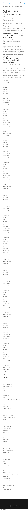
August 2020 (6, 237)
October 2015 (6, 365)
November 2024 (6, 129)
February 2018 (6, 303)
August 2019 (6, 263)
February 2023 (6, 175)
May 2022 (5, 195)
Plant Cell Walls (6, 448)
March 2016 (5, 354)
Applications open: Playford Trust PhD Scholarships (11, 60)
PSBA (4, 457)
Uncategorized (6, 478)
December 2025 (6, 100)
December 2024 (6, 127)
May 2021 (5, 221)
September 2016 (7, 341)
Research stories (7, 459)
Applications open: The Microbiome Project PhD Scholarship (13, 35)
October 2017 (6, 312)
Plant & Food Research (8, 446)
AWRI (4, 404)
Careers (5, 410)
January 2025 (6, 124)
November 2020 (6, 230)
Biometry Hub (6, 406)
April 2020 (5, 246)
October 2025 (6, 104)
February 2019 (6, 277)
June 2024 (5, 140)
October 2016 (6, 338)
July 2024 (5, 138)
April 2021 (5, 224)
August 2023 (6, 162)
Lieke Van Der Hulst (9, 19)
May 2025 (5, 115)
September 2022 (7, 186)
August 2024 (6, 135)
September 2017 (7, 314)
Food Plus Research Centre (9, 417)
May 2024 (5, 142)
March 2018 (5, 301)
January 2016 (6, 358)
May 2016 (5, 349)
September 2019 (7, 261)
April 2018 (5, 299)
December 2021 (6, 206)
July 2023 (5, 164)
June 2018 (5, 294)
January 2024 (6, 151)
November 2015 (6, 363)
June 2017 (5, 321)
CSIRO (4, 413)
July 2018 (5, 292)
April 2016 (5, 352)
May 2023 (5, 168)
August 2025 (6, 109)
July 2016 (5, 345)
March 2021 (5, 226)
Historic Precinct (7, 426)
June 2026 (5, 87)
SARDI (4, 463)
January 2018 (6, 305)
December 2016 (6, 334)
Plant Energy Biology (8, 450)
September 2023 (7, 160)
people (4, 444)
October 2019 (6, 259)
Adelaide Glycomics (7, 384)
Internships (5, 430)
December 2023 (6, 153)
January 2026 (6, 98)
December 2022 (6, 180)
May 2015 (5, 374)
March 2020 (5, 248)
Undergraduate (6, 480)
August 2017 (6, 316)
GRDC (4, 424)
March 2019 (5, 274)
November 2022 (6, 182)
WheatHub (5, 483)
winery (4, 487)
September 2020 (7, 235)
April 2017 (5, 325)
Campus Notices (7, 20)
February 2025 (6, 122)
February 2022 (6, 202)
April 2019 (5, 272)
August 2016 (6, 343)
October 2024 (6, 131)
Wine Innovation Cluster (8, 485)
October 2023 (6, 157)
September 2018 (7, 288)
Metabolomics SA (7, 432)
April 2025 (5, 118)
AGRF (4, 388)
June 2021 (5, 219)
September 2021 (7, 213)
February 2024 (6, 149)
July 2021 (5, 217)
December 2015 (6, 360)
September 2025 (7, 107)
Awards (4, 402)
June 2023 (5, 166)
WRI (4, 494)
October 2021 (6, 210)
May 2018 (5, 296)
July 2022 (5, 191)
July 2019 (5, 266)
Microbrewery (6, 435)
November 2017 (6, 310)
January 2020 (6, 252)
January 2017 (6, 332)
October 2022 (6, 184)
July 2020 (5, 239)
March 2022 (5, 199)
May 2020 (5, 244)
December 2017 (6, 307)
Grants (12, 20)
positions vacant (7, 455)
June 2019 (5, 268)
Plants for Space (7, 452)
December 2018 (6, 281)
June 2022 (5, 193)
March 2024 (5, 146)
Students (5, 43)
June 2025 (5, 113)
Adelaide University (7, 41)
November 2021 (6, 208)
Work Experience (7, 492)
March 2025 (5, 120)
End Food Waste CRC (8, 415)
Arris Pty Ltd (6, 395)
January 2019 (6, 279)
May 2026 (5, 89)
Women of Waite (7, 489)
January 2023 (6, 177)
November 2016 (6, 336)
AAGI (4, 380)
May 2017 (5, 323)
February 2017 (6, 330)
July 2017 (5, 319)
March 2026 (5, 93)
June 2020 (5, 241)
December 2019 (6, 255)
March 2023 (5, 173)
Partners (5, 441)
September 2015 (7, 367)
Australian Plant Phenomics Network (11, 399)
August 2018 (6, 290)
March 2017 (5, 327)
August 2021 (6, 215)
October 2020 (6, 232)
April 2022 (5, 197)
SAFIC (4, 461)
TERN (4, 470)
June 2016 (5, 347)
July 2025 (5, 111)
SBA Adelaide (6, 466)
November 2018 (6, 283)
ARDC (4, 393)
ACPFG (4, 382)
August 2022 (6, 188)
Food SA (5, 419)
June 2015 (5, 371)
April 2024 (5, 144)
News (4, 437)
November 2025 (6, 102)
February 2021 (6, 228)
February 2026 (6, 96)
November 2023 (6, 155)
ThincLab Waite (6, 472)
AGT (4, 391)
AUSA (4, 397)
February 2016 (6, 356)
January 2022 (6, 204)
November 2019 (6, 257)
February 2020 (6, 250)
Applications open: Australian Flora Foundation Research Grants (12, 14)
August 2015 (6, 369)
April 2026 (5, 91)
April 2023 (5, 171)
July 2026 (5, 85)
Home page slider (7, 428)
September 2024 (7, 133)
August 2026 (6, 82)
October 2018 (6, 285)
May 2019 (5, 270)
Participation (6, 439)
